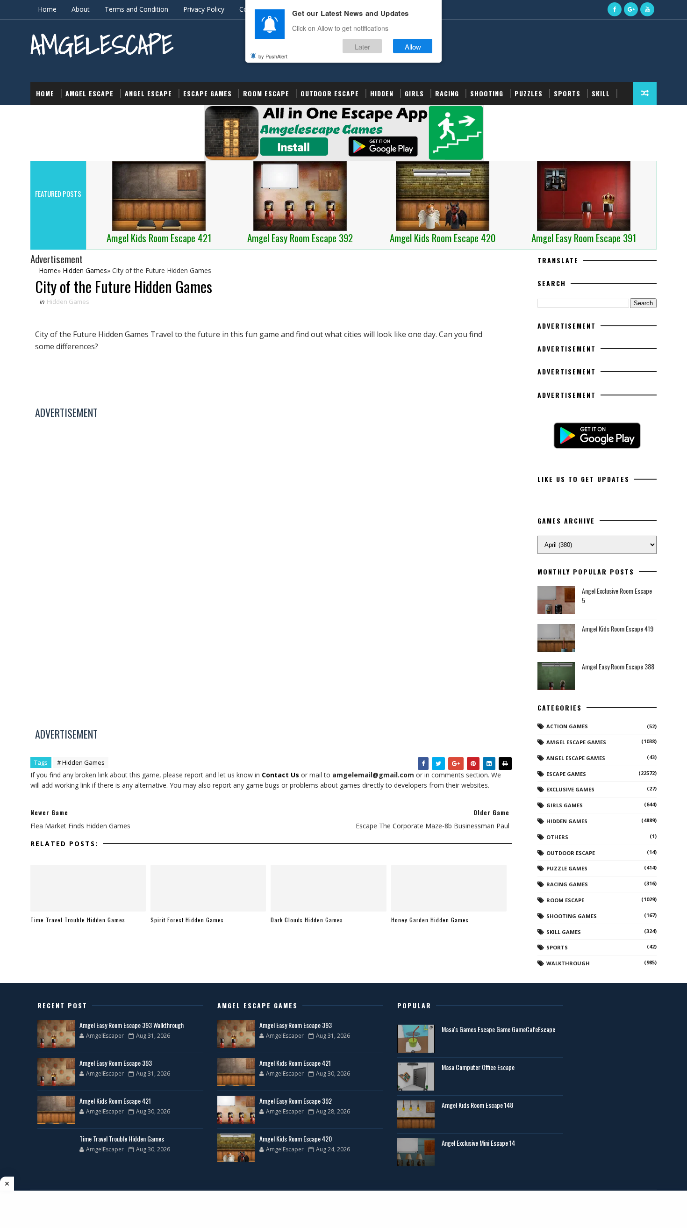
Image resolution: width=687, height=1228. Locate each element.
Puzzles (529, 93)
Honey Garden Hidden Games (430, 920)
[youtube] (647, 9)
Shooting (486, 93)
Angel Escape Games (575, 757)
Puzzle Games (566, 868)
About (81, 9)
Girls (414, 93)
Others (557, 836)
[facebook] (615, 9)
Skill (601, 93)
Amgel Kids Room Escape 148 (477, 1105)
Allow (413, 46)
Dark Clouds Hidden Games (307, 920)
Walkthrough (568, 963)
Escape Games (207, 93)
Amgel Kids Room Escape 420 (295, 1138)
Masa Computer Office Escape (478, 1067)
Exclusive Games (570, 789)
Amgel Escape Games (576, 742)
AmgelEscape (101, 44)
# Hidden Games (81, 762)
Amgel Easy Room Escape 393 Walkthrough (131, 1025)
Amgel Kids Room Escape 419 (617, 628)
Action (48, 117)
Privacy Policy (203, 9)
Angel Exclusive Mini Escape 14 (478, 1143)
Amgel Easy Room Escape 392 (295, 1101)
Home (47, 9)
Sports (567, 93)
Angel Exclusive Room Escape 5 (617, 595)
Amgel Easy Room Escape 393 (115, 1063)
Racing (447, 93)
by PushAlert (272, 56)
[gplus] (631, 9)
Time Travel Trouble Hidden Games (77, 920)
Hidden (382, 93)
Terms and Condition (136, 9)
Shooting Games (571, 915)
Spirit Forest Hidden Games (187, 920)
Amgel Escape (89, 93)
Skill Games (563, 931)
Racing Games (567, 884)
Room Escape (266, 93)
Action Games (567, 726)
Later (362, 46)
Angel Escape (148, 93)
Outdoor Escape (330, 93)
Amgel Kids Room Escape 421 (115, 1101)
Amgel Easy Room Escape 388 (618, 666)
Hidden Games (68, 301)
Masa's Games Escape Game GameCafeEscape (498, 1029)
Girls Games (564, 805)
